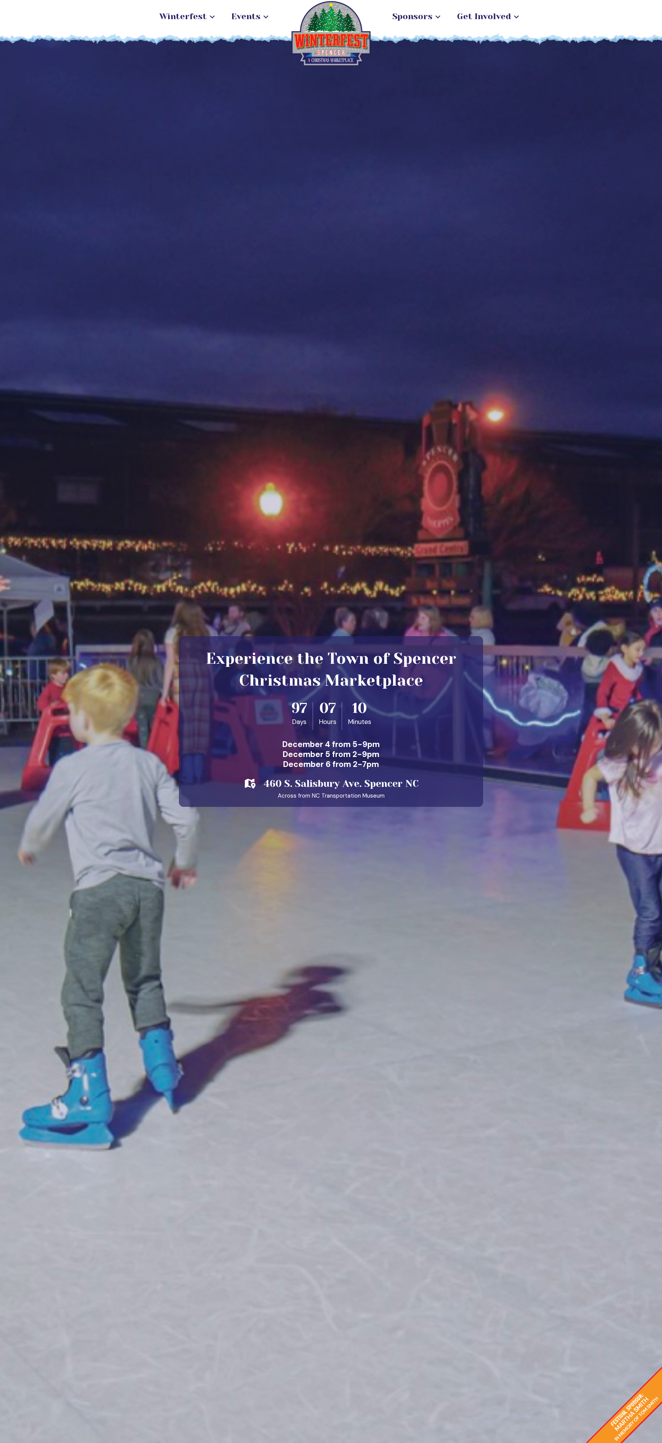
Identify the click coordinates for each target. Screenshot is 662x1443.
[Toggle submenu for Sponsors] (437, 16)
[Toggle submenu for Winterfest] (212, 16)
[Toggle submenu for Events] (265, 16)
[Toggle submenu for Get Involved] (516, 16)
